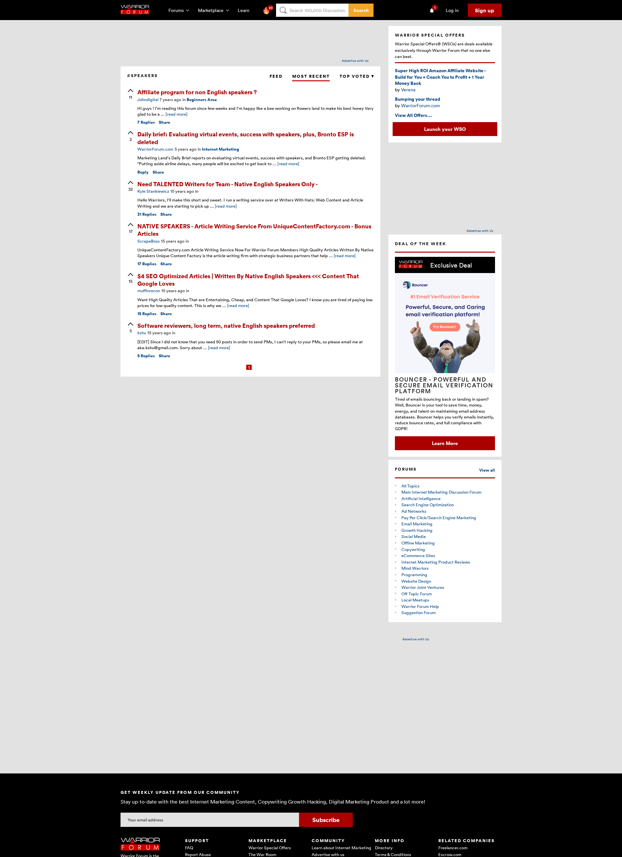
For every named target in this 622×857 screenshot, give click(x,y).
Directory (384, 848)
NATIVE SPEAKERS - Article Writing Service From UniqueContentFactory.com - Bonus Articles (254, 229)
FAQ (189, 848)
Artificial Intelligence (421, 498)
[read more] (177, 114)
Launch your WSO (445, 128)
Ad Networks (413, 511)
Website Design (416, 581)
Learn (245, 10)
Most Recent (311, 76)
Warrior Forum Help (420, 606)
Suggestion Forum (418, 612)
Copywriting (413, 549)
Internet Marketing (220, 149)
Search (361, 10)
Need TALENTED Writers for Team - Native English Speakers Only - (227, 184)
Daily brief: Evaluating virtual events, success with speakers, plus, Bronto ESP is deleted (245, 137)
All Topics (410, 486)
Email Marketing (416, 524)
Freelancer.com (452, 848)
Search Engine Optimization (427, 505)
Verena (408, 89)
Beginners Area (202, 100)
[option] (445, 353)
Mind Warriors (415, 568)
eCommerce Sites (418, 555)
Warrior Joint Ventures (422, 587)
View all (487, 470)
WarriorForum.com (420, 105)
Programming (414, 574)
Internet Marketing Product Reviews (435, 562)
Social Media (413, 536)
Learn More (445, 443)
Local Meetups (415, 600)
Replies (146, 122)
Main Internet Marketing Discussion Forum (441, 492)
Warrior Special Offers (269, 848)
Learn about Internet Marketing (341, 848)
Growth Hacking (416, 530)
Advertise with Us (355, 60)
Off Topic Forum (416, 594)
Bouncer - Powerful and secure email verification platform (444, 385)
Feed (276, 76)
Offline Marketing (418, 543)
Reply (143, 172)
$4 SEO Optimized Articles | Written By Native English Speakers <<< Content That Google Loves (248, 279)
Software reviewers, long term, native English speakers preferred (226, 325)
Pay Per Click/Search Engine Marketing (438, 517)
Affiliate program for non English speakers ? (197, 92)
